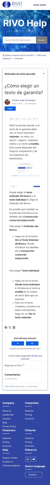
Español (33, 474)
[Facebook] (6, 327)
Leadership (7, 414)
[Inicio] (12, 7)
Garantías (19, 58)
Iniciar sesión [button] (39, 5)
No (32, 343)
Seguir (10, 108)
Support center (10, 457)
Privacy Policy (9, 426)
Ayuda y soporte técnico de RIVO (19, 55)
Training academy (11, 465)
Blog (4, 422)
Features (29, 411)
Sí (18, 343)
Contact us (7, 461)
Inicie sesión (10, 386)
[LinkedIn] (14, 327)
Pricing (28, 414)
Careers (6, 418)
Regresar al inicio (13, 365)
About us (6, 411)
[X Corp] (10, 327)
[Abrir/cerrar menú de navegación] (30, 5)
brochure (29, 418)
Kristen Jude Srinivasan (23, 100)
